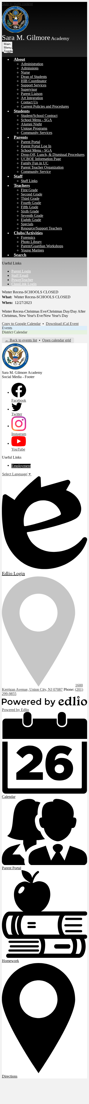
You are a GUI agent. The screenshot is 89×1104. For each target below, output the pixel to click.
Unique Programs (34, 128)
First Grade (29, 190)
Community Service (36, 172)
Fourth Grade (31, 203)
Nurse (25, 72)
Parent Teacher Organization (42, 167)
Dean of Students (34, 77)
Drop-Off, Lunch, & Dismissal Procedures (52, 155)
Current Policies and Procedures (45, 106)
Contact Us (29, 102)
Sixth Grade (30, 211)
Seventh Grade (32, 215)
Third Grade (30, 198)
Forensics (28, 237)
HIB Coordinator (34, 81)
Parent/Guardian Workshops (42, 246)
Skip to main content (17, 4)
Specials (27, 224)
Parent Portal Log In (36, 146)
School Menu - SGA (36, 120)
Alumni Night (31, 124)
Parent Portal (30, 142)
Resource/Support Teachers (41, 228)
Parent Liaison (31, 94)
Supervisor (29, 89)
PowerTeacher (22, 280)
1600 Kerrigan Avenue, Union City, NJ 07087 (42, 687)
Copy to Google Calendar (21, 324)
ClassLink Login (24, 284)
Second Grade (31, 194)
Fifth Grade (29, 207)
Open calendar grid (56, 340)
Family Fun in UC (34, 163)
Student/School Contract (39, 116)
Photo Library (31, 242)
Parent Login (21, 271)
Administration (32, 64)
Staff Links (29, 181)
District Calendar (14, 332)
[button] (19, 59)
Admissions (29, 68)
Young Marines (32, 250)
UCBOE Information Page (41, 159)
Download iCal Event (62, 324)
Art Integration (32, 98)
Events (7, 328)
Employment (21, 466)
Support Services (33, 85)
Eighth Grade (31, 220)
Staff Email (19, 275)
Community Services (36, 133)
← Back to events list (21, 340)
